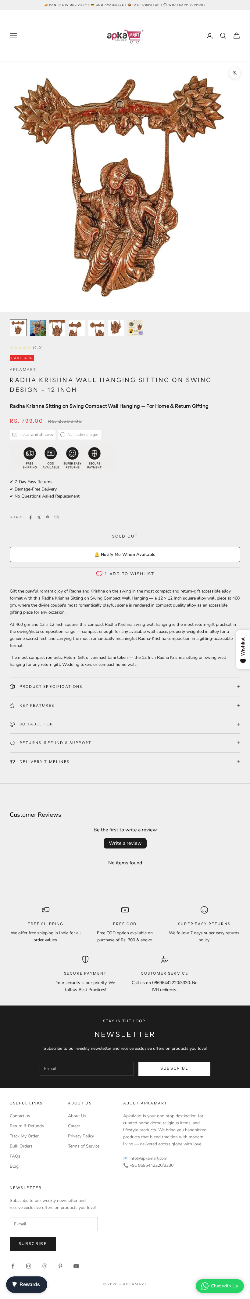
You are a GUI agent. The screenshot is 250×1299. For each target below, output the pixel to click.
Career (74, 1126)
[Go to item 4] (76, 327)
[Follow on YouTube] (76, 1266)
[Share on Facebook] (30, 517)
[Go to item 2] (37, 327)
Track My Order (24, 1136)
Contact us (20, 1116)
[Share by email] (56, 517)
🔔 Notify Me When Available (124, 554)
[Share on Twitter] (39, 517)
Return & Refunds (27, 1126)
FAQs (15, 1156)
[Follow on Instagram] (29, 1266)
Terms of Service (83, 1146)
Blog (14, 1166)
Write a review (125, 843)
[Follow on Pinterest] (60, 1266)
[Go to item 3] (57, 327)
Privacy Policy (81, 1136)
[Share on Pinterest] (47, 517)
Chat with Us (224, 1286)
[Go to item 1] (18, 327)
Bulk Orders (21, 1146)
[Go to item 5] (96, 327)
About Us (77, 1116)
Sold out (125, 536)
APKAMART (23, 369)
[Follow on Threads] (44, 1266)
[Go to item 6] (115, 327)
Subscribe (174, 1068)
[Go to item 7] (135, 327)
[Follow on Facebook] (13, 1266)
